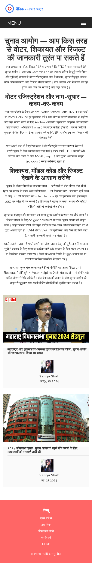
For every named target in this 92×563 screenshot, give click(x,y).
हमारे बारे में (46, 518)
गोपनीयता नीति (46, 531)
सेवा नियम (46, 524)
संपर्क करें (46, 537)
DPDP (46, 544)
